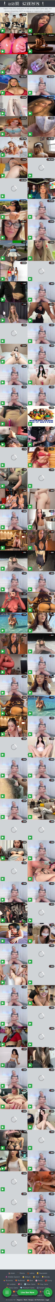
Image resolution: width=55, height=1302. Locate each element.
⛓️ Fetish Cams (43, 1288)
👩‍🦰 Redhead (20, 1280)
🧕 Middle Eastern (12, 1277)
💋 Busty (48, 1280)
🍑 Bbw (30, 1280)
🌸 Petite (39, 1280)
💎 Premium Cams (27, 1288)
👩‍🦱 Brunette (8, 1280)
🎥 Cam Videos (14, 1295)
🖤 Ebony (21, 1273)
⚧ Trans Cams (12, 1288)
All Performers (39, 1300)
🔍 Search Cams (40, 1295)
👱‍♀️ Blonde (46, 1277)
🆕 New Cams (29, 1284)
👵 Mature (26, 1277)
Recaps (31, 1300)
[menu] (7, 1292)
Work (25, 1300)
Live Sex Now (27, 1292)
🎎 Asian (11, 1273)
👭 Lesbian (11, 1284)
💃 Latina (30, 1273)
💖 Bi (20, 1284)
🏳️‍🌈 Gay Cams (43, 1284)
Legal (47, 1300)
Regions (20, 1300)
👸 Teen (36, 1277)
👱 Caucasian (42, 1273)
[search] (47, 1292)
